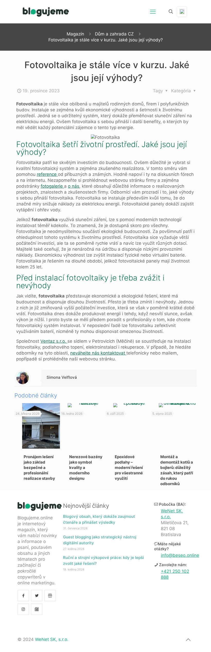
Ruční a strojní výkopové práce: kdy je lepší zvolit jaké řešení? (103, 560)
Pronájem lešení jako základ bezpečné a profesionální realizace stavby (39, 467)
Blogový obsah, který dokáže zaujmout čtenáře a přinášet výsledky (99, 519)
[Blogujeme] (46, 11)
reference (47, 174)
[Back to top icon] (188, 639)
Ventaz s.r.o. (53, 341)
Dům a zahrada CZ (114, 34)
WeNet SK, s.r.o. (51, 639)
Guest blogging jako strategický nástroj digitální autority (99, 540)
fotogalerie (52, 186)
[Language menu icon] (182, 11)
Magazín (75, 34)
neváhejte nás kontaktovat (98, 353)
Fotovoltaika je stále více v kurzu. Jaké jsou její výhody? (105, 39)
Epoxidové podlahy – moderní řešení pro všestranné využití (129, 467)
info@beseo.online (180, 555)
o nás (73, 186)
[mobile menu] (152, 11)
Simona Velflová (62, 377)
